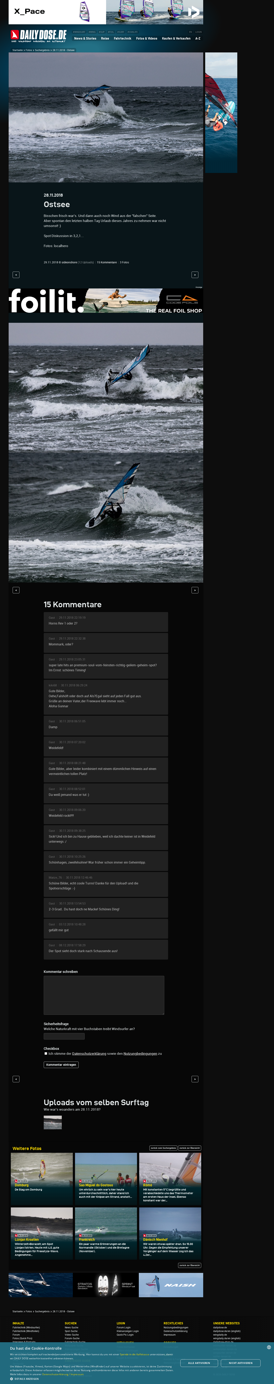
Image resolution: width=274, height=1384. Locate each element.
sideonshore (69, 262)
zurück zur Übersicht (190, 1148)
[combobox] (269, 1347)
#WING (92, 32)
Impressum (170, 1334)
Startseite (17, 50)
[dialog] (137, 1363)
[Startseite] (39, 40)
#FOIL (111, 32)
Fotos (29, 50)
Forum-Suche (72, 1338)
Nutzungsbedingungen (176, 1327)
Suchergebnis (42, 50)
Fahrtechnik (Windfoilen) (26, 1331)
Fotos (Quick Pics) (22, 1338)
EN (190, 32)
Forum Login (124, 1327)
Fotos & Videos (146, 38)
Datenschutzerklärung (89, 1054)
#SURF (120, 32)
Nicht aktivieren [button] (241, 1363)
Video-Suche (72, 1334)
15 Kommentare (107, 262)
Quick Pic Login (125, 1334)
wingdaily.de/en (221, 1338)
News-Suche (71, 1327)
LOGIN (198, 32)
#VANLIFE (133, 32)
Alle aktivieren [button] (199, 1363)
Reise (105, 38)
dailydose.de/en (221, 1331)
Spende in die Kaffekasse (134, 1354)
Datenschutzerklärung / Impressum (63, 1374)
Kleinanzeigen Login (128, 1331)
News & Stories (85, 38)
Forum (16, 1334)
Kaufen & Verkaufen (176, 38)
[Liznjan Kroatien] (53, 1127)
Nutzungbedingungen (140, 1054)
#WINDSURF (79, 32)
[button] (92, 1378)
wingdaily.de (220, 1334)
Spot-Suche (71, 1331)
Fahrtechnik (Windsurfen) (26, 1327)
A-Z (197, 38)
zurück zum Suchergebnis (163, 1148)
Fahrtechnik (122, 38)
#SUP (102, 32)
